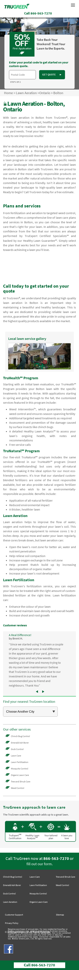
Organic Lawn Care (20, 775)
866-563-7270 (56, 858)
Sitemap (60, 914)
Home (8, 93)
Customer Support (14, 914)
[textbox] (22, 74)
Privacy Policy (11, 923)
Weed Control (17, 788)
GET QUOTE (52, 74)
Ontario (44, 93)
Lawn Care (16, 755)
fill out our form (39, 864)
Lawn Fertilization (19, 762)
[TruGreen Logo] (16, 7)
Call (38, 13)
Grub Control (17, 749)
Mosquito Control (19, 768)
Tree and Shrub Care (20, 781)
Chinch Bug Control (20, 736)
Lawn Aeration (26, 93)
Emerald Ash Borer (20, 742)
